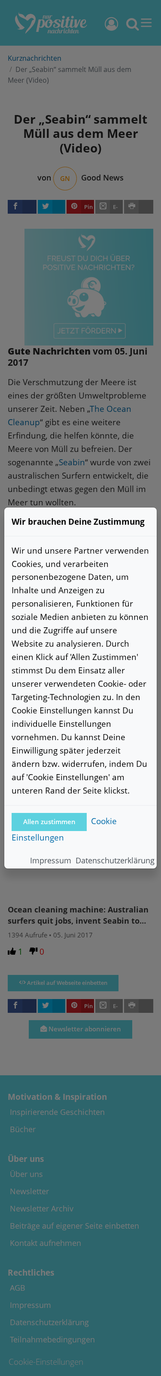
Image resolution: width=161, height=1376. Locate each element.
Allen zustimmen (49, 821)
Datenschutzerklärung (115, 860)
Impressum (50, 860)
